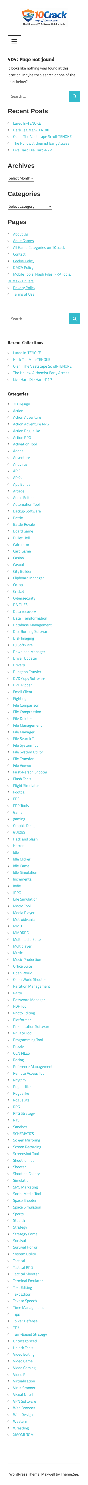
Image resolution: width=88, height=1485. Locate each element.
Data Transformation (30, 618)
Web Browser (24, 1408)
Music (18, 953)
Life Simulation (25, 899)
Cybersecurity (24, 598)
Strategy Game (25, 1234)
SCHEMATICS (23, 1134)
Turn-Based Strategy (30, 1334)
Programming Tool (28, 1040)
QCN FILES (21, 1053)
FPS (16, 799)
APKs (17, 478)
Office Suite (22, 966)
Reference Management (33, 1066)
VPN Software (24, 1401)
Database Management (32, 625)
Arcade (18, 491)
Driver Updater (25, 658)
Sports (18, 1214)
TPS (16, 1327)
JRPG (17, 893)
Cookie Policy (23, 261)
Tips (16, 1314)
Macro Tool (22, 906)
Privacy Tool (22, 1033)
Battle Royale (24, 524)
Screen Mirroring (26, 1140)
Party (17, 993)
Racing (18, 1060)
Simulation (21, 1180)
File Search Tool (25, 738)
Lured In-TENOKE (27, 123)
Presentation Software (31, 1026)
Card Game (22, 551)
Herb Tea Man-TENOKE (31, 130)
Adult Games (23, 241)
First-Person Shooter (30, 772)
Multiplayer (22, 946)
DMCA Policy (23, 267)
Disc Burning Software (31, 631)
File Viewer (22, 765)
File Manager (24, 732)
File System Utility (28, 752)
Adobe (18, 451)
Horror (18, 846)
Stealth (19, 1220)
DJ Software (23, 645)
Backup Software (27, 511)
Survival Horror (25, 1247)
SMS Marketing (25, 1187)
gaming (19, 819)
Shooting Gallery (26, 1174)
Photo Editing (24, 1013)
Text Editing (22, 1287)
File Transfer (23, 759)
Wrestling (21, 1428)
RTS (16, 1120)
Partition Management (31, 986)
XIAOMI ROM (23, 1435)
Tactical (19, 1261)
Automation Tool (26, 504)
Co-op (18, 585)
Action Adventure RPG (31, 424)
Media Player (24, 913)
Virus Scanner (24, 1388)
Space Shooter (25, 1200)
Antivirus (20, 464)
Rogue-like (22, 1087)
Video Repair (23, 1374)
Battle (18, 518)
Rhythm (19, 1080)
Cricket (18, 591)
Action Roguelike (26, 431)
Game (18, 812)
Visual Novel (23, 1394)
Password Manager (29, 1000)
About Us (20, 234)
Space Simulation (27, 1207)
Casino (18, 558)
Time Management (28, 1307)
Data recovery (24, 611)
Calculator (21, 545)
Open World (22, 973)
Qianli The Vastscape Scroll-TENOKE (42, 136)
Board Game (23, 531)
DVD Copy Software (29, 678)
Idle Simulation (25, 872)
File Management (27, 725)
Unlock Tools (23, 1348)
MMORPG (21, 933)
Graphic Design (25, 826)
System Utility (24, 1254)
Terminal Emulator (28, 1281)
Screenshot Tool (26, 1154)
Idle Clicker (21, 859)
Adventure (21, 458)
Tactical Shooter (26, 1274)
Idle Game (21, 866)
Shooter (19, 1167)
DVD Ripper (22, 685)
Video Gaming (24, 1368)
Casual (18, 565)
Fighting (19, 698)
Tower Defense (25, 1321)
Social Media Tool (27, 1194)
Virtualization (24, 1381)
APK (16, 471)
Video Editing (24, 1354)
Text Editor (21, 1294)
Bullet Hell (21, 538)
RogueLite (21, 1100)
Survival (19, 1241)
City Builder (22, 571)
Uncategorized (25, 1341)
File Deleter (22, 718)
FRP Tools (21, 806)
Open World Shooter (29, 979)
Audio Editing (24, 498)
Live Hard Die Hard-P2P (32, 150)
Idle (16, 852)
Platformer (22, 1020)
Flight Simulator (26, 786)
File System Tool (26, 745)
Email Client (22, 692)
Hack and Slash (25, 839)
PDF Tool (20, 1006)
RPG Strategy (24, 1113)
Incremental (22, 879)
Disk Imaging (23, 638)
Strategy (20, 1227)
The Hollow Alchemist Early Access (41, 143)
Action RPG (22, 437)
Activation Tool (25, 444)
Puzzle (18, 1046)
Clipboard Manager (28, 578)
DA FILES (20, 605)
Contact (19, 254)
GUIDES (19, 832)
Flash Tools (22, 779)
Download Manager (29, 652)
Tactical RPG (23, 1267)
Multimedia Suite (27, 939)
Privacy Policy (24, 288)
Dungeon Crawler (27, 672)
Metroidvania (24, 919)
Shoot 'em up (24, 1160)
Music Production (27, 959)
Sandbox (20, 1127)
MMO (17, 926)
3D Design (21, 404)
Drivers (19, 665)
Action (18, 411)
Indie (17, 886)
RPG (16, 1107)
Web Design (23, 1415)
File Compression (27, 712)
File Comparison (26, 705)
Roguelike (21, 1093)
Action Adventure (27, 417)
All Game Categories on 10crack (39, 247)
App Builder (22, 484)
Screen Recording (27, 1147)
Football (19, 792)
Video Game (23, 1361)
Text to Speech (25, 1301)
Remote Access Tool (29, 1073)
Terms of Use (24, 294)
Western (20, 1421)
